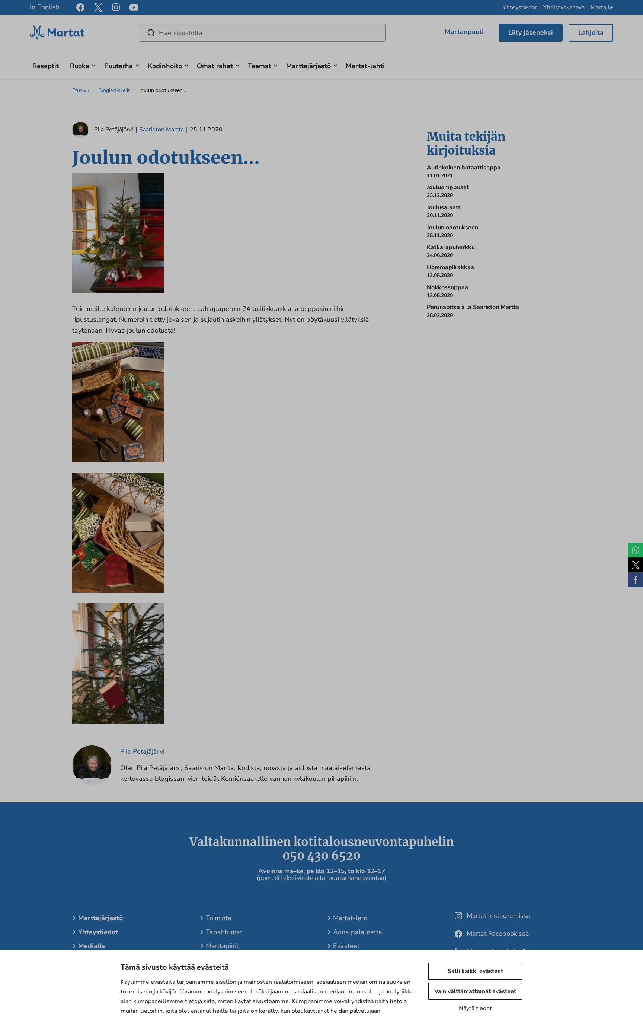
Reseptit (45, 65)
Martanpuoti (464, 31)
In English (45, 7)
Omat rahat (215, 65)
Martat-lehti (365, 65)
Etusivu (80, 90)
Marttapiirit (222, 945)
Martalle (602, 7)
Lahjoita (591, 32)
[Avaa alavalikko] (94, 64)
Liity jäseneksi (530, 32)
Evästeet (346, 945)
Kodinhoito (165, 65)
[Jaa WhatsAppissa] (635, 550)
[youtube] (133, 7)
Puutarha (118, 65)
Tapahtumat (224, 932)
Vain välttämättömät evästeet (475, 991)
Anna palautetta (357, 932)
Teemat (259, 65)
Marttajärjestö (308, 65)
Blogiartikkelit (114, 90)
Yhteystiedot (520, 7)
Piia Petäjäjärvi (142, 751)
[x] (98, 7)
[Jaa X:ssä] (635, 564)
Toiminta (218, 917)
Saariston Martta (161, 129)
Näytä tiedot (475, 1008)
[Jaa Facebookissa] (635, 579)
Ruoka (79, 65)
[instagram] (116, 7)
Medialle (92, 945)
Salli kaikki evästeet (475, 971)
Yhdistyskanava (564, 7)
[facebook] (80, 7)
